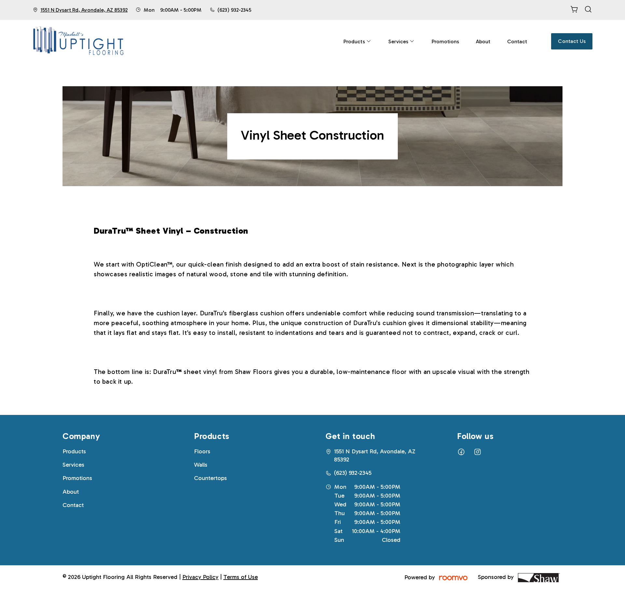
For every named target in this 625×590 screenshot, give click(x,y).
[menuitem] (357, 41)
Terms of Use (240, 577)
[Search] (588, 10)
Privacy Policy (200, 577)
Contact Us (572, 41)
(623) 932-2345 (234, 10)
